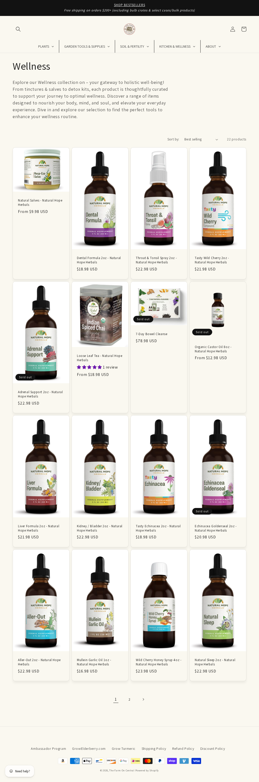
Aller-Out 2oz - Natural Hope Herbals (39, 662)
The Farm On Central (121, 770)
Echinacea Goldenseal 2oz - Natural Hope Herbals (216, 528)
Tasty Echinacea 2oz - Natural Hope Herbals (158, 528)
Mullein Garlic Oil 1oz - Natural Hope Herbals (94, 662)
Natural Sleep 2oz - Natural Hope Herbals (215, 662)
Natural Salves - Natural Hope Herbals (40, 202)
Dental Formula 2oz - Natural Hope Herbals (99, 260)
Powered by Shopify (147, 770)
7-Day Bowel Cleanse (151, 334)
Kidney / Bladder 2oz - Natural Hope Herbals (99, 528)
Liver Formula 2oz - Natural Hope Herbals (38, 528)
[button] (18, 29)
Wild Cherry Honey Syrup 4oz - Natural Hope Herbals (158, 662)
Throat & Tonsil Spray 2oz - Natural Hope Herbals (156, 260)
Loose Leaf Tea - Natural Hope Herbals (99, 358)
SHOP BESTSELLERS (129, 5)
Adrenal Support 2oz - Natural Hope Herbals (40, 394)
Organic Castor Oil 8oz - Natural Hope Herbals (213, 349)
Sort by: (173, 139)
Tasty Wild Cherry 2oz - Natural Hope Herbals (212, 260)
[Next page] (143, 699)
